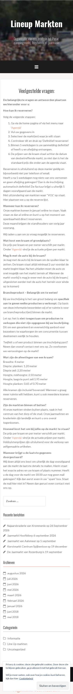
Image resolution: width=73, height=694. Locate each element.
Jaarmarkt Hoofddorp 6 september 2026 (31, 535)
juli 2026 (12, 578)
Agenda (16, 127)
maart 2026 (14, 595)
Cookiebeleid (26, 678)
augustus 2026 (16, 573)
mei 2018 (12, 617)
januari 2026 (14, 606)
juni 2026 (12, 584)
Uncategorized (16, 649)
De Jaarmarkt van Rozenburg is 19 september (34, 552)
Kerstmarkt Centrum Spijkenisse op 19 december (37, 546)
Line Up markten (17, 643)
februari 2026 (15, 600)
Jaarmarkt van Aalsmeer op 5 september (31, 541)
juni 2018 (12, 611)
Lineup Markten (36, 23)
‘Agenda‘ (17, 249)
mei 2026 (12, 589)
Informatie (13, 638)
